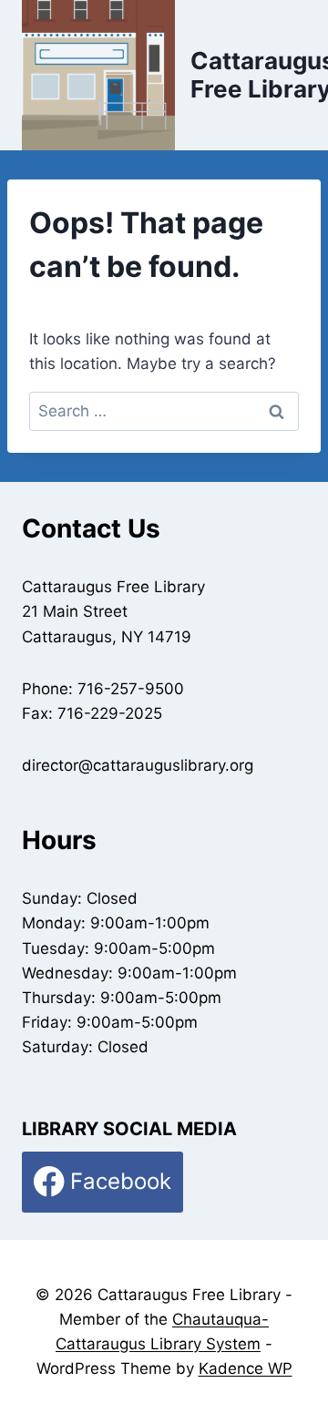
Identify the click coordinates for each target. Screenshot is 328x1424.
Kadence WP (245, 1368)
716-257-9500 (130, 689)
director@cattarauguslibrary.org (137, 765)
